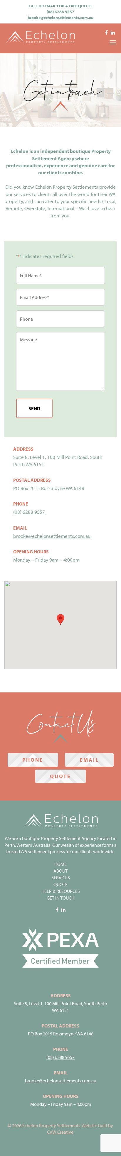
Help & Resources (60, 891)
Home (60, 864)
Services (60, 877)
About (60, 871)
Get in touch (60, 898)
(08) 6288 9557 (60, 11)
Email (89, 759)
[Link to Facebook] (106, 33)
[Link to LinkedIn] (113, 33)
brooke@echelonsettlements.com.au (60, 17)
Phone (32, 759)
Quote (60, 776)
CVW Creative (60, 1132)
